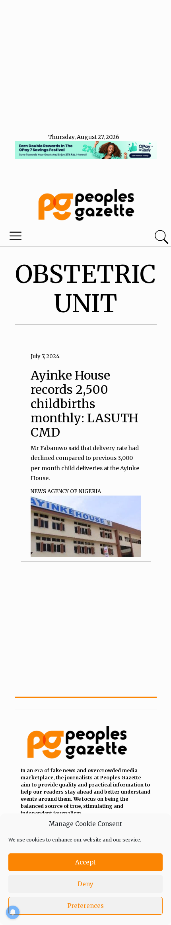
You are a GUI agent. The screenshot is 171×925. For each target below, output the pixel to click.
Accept (85, 862)
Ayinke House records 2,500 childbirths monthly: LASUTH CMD (84, 404)
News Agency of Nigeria (66, 491)
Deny (85, 884)
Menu (58, 238)
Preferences (85, 906)
